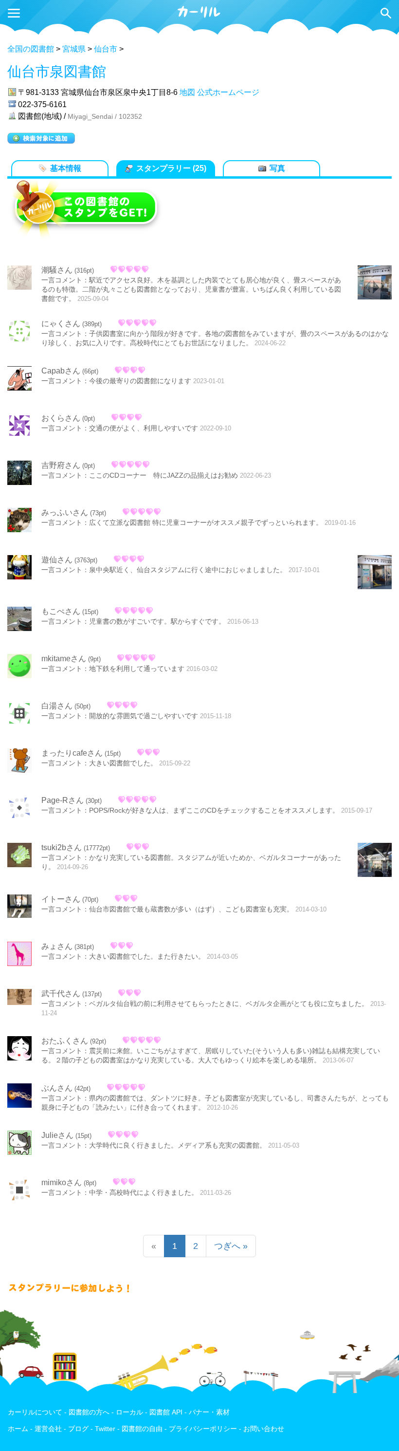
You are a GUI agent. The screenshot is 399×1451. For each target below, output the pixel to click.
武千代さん (60, 993)
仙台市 (105, 49)
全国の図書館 (30, 49)
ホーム (18, 1428)
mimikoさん (61, 1182)
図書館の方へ (89, 1412)
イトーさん (60, 899)
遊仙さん (57, 560)
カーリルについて (35, 1412)
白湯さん (57, 706)
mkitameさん (63, 658)
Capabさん (60, 371)
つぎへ (231, 1246)
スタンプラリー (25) (171, 168)
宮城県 (74, 49)
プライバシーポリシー (203, 1428)
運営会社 (48, 1428)
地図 (187, 92)
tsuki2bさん (61, 847)
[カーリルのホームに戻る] (199, 16)
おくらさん (60, 418)
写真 (277, 168)
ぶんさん (57, 1088)
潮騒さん (57, 270)
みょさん (57, 946)
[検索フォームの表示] (386, 13)
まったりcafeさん (72, 753)
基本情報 (65, 168)
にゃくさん (60, 323)
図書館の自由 (142, 1428)
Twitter (105, 1428)
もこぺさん (60, 611)
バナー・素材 (209, 1412)
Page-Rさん (62, 800)
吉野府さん (60, 465)
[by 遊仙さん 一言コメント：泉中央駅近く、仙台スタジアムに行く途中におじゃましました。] (375, 573)
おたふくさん (64, 1041)
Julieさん (57, 1135)
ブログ (78, 1428)
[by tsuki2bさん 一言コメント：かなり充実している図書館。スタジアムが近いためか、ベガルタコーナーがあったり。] (375, 861)
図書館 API (165, 1412)
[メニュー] (14, 13)
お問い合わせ (263, 1428)
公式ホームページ (228, 92)
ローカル (129, 1412)
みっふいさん (64, 512)
